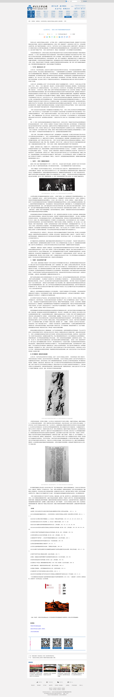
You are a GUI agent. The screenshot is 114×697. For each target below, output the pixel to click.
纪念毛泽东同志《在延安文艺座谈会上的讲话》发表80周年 (52, 21)
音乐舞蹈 (75, 11)
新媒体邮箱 (78, 8)
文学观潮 (53, 11)
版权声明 (50, 685)
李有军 (73, 34)
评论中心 (83, 16)
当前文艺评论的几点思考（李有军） (38, 628)
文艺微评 (83, 13)
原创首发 (68, 13)
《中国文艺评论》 (38, 16)
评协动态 (75, 16)
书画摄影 (83, 11)
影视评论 (68, 11)
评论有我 (60, 16)
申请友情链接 (74, 685)
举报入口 (81, 685)
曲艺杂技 (38, 13)
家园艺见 (53, 15)
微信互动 (61, 682)
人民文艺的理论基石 (34, 631)
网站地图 (85, 1)
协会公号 (46, 16)
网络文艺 (53, 13)
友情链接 (67, 685)
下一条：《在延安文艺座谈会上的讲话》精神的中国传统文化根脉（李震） (42, 657)
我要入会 (83, 15)
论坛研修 (61, 15)
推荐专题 (68, 16)
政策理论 (38, 11)
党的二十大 (45, 11)
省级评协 (46, 15)
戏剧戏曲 (61, 11)
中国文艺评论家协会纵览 (35, 625)
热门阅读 (61, 13)
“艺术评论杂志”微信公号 (62, 34)
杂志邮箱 (83, 8)
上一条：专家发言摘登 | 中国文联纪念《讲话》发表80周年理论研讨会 (41, 655)
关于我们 (44, 685)
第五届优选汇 (75, 15)
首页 (29, 21)
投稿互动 (75, 13)
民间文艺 (46, 13)
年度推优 (68, 15)
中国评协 (33, 21)
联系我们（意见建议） (59, 685)
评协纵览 (38, 15)
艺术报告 (53, 16)
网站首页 (33, 685)
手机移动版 (51, 682)
